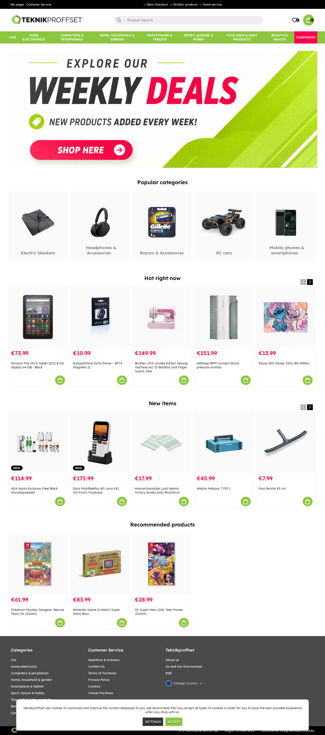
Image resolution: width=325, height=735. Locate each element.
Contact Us (96, 667)
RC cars (224, 253)
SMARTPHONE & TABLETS (27, 686)
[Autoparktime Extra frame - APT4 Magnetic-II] (100, 317)
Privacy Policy (98, 680)
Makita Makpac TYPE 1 (213, 489)
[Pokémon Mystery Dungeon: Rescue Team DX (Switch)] (38, 564)
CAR (13, 660)
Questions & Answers (104, 660)
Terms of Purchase (102, 673)
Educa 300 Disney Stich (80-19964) (284, 363)
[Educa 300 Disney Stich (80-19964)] (286, 317)
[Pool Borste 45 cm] (286, 443)
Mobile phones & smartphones (287, 250)
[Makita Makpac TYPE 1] (224, 443)
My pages (17, 4)
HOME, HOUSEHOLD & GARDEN (31, 680)
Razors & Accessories (162, 253)
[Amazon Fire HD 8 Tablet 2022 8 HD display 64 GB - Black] (38, 317)
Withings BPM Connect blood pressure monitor (218, 365)
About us (172, 660)
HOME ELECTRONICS (24, 667)
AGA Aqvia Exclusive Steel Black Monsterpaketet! (34, 490)
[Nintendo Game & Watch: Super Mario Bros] (100, 564)
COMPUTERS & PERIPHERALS (30, 673)
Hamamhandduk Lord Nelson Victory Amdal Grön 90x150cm (157, 490)
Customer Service (38, 4)
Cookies (94, 686)
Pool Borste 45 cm (272, 489)
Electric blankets (38, 253)
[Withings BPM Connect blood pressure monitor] (224, 317)
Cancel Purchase (100, 693)
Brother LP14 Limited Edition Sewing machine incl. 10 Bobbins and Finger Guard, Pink (161, 367)
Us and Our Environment (184, 667)
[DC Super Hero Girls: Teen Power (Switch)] (162, 564)
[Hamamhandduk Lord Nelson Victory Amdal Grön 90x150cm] (162, 443)
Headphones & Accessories (101, 250)
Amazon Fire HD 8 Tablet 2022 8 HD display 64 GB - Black (37, 365)
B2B (169, 673)
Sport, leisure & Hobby (27, 693)
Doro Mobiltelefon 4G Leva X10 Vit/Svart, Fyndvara (96, 490)
